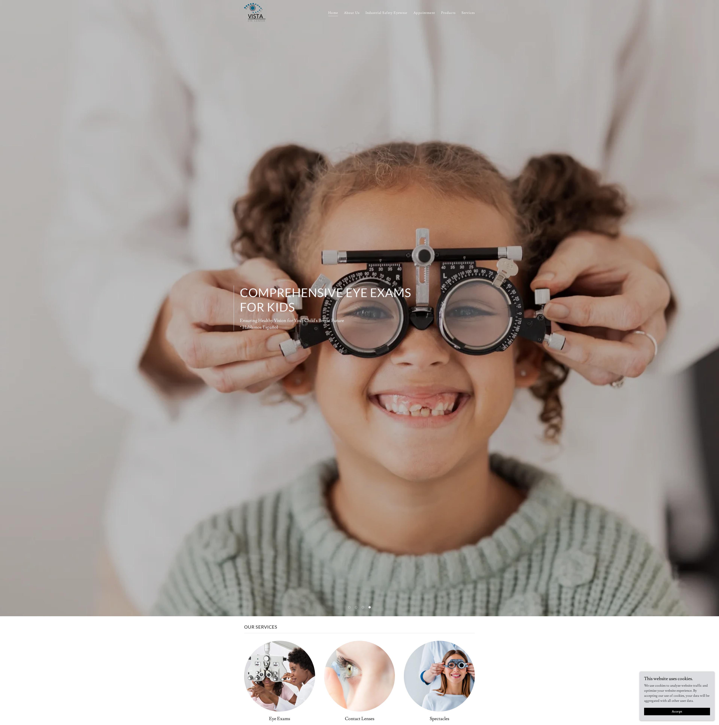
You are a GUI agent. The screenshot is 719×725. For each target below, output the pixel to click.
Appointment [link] (424, 13)
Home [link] (333, 13)
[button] (349, 607)
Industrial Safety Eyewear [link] (386, 13)
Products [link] (448, 13)
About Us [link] (352, 13)
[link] (255, 11)
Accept (677, 711)
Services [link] (468, 13)
